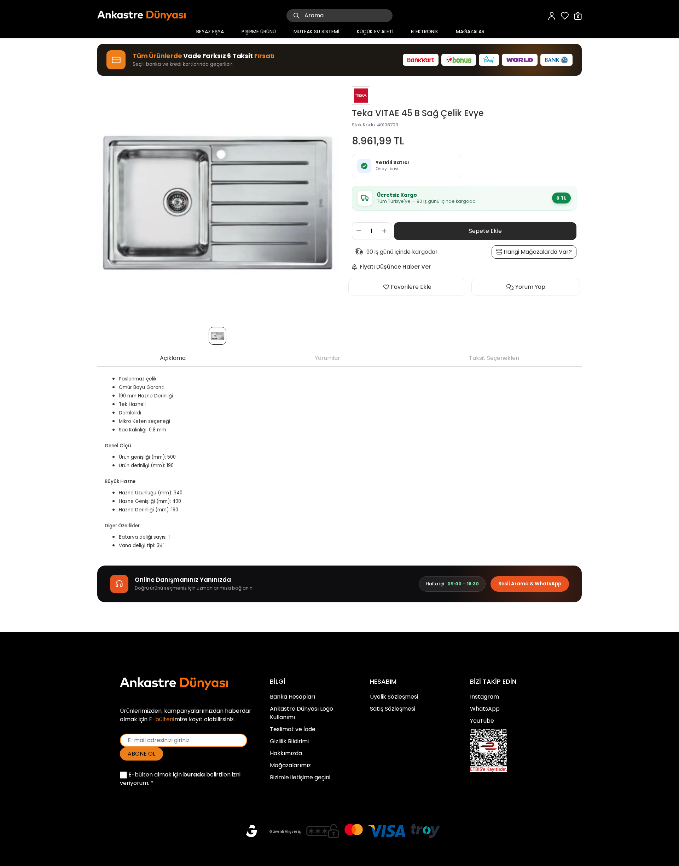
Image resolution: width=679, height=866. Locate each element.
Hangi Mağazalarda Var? (537, 252)
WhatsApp (485, 709)
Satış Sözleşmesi (392, 709)
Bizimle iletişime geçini (300, 777)
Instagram (484, 697)
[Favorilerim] (565, 15)
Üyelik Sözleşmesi (394, 697)
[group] (218, 202)
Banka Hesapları (292, 697)
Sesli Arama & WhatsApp (529, 583)
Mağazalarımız (290, 765)
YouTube (482, 721)
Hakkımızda (286, 753)
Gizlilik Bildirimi (289, 741)
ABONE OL (141, 754)
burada (194, 774)
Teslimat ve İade (292, 729)
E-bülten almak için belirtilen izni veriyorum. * (180, 778)
